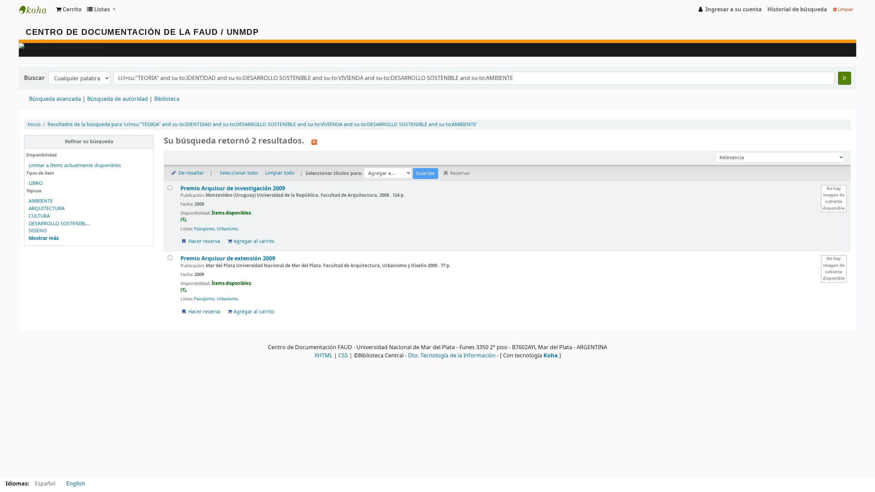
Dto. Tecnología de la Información (452, 356)
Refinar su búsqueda (89, 141)
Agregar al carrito (253, 241)
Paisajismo (204, 229)
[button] (68, 9)
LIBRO (36, 183)
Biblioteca (166, 99)
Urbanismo (227, 229)
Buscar (34, 78)
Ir (845, 78)
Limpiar (845, 9)
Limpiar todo (279, 173)
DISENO (38, 230)
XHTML (323, 356)
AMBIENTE (41, 201)
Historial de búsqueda (797, 9)
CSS (343, 356)
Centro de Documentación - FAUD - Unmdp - (36, 9)
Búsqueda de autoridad (117, 99)
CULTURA (39, 216)
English (75, 484)
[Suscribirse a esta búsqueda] (314, 141)
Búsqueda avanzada (55, 99)
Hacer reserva (203, 241)
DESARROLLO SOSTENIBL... (59, 223)
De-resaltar (190, 173)
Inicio (34, 124)
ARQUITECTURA (47, 208)
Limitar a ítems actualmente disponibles (75, 165)
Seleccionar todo (239, 173)
